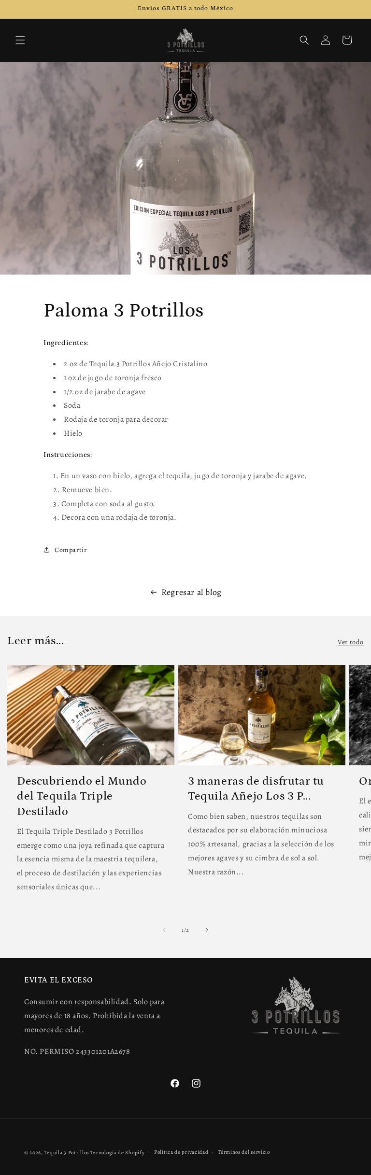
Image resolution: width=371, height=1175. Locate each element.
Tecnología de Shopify (117, 1152)
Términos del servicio (244, 1152)
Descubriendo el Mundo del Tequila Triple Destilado (82, 795)
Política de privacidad (181, 1152)
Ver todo (351, 642)
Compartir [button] (70, 549)
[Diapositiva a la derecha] (206, 929)
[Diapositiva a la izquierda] (164, 929)
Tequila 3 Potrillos (66, 1152)
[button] (20, 40)
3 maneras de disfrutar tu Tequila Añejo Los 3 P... (256, 788)
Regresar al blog (191, 592)
